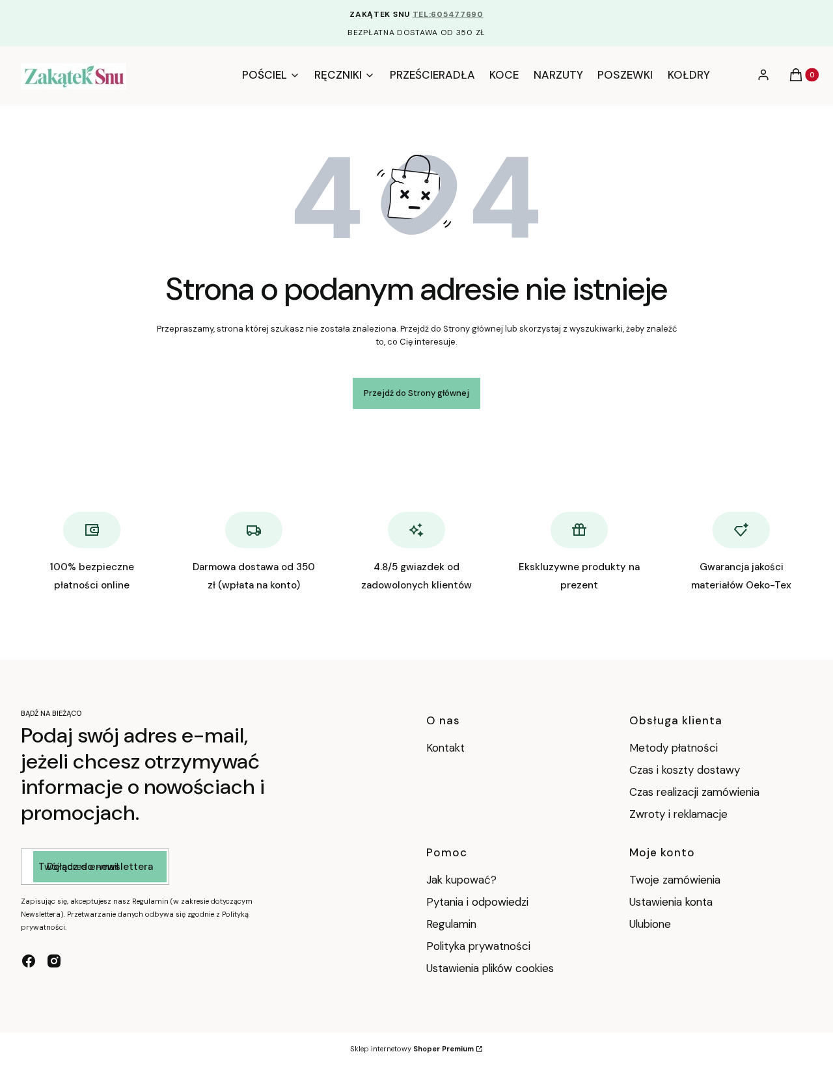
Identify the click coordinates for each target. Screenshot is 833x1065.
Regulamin (451, 924)
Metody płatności (673, 748)
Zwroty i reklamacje (678, 814)
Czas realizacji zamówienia (694, 792)
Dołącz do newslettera (100, 866)
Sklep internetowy (412, 1048)
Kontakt (445, 748)
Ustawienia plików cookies (491, 968)
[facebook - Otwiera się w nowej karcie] (28, 961)
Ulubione (650, 924)
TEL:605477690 (448, 14)
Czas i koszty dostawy (684, 770)
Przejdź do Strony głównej (416, 393)
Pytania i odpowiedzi (477, 902)
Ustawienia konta (671, 902)
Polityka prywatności (478, 946)
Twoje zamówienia (674, 880)
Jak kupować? (461, 880)
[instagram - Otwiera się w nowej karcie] (54, 961)
